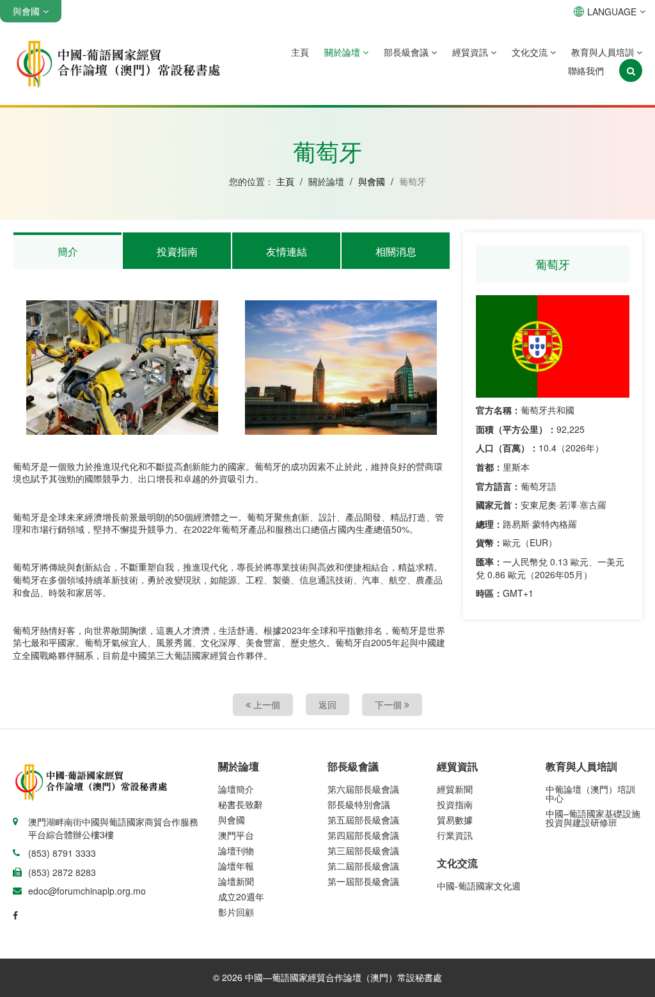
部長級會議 (407, 51)
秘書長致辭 (240, 804)
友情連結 (286, 251)
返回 (327, 704)
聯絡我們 (586, 70)
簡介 (68, 251)
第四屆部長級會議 (363, 835)
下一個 (389, 704)
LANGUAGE (611, 11)
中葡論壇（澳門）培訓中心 (590, 793)
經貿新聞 (455, 788)
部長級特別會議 (359, 804)
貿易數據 (455, 819)
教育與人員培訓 (603, 51)
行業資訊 (455, 835)
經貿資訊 (471, 51)
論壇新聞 (236, 881)
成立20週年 (241, 896)
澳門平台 (236, 835)
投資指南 (177, 251)
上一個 (265, 704)
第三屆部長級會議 (363, 850)
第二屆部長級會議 (363, 865)
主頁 (300, 51)
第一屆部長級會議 (363, 881)
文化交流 (531, 51)
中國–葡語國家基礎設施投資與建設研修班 (593, 818)
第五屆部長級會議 (363, 819)
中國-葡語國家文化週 (479, 885)
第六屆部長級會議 (363, 788)
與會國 (371, 181)
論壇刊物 (236, 850)
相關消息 (395, 251)
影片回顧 (236, 911)
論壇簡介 (236, 788)
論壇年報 (236, 865)
